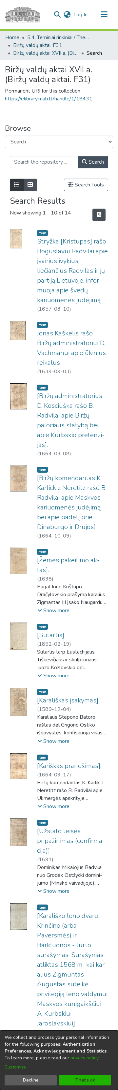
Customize (15, 1067)
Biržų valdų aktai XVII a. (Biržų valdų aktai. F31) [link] (46, 53)
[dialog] (59, 1060)
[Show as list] (17, 185)
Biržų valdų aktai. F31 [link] (37, 45)
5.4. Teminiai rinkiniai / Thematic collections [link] (60, 37)
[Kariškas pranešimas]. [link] (69, 765)
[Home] (22, 15)
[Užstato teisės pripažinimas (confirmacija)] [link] (71, 841)
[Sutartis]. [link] (51, 635)
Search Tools (88, 184)
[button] (57, 15)
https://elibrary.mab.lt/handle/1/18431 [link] (48, 98)
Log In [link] (80, 14)
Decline (31, 1080)
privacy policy (84, 1058)
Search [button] (95, 162)
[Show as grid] (30, 185)
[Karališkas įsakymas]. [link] (68, 700)
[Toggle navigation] (104, 14)
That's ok (85, 1080)
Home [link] (12, 37)
